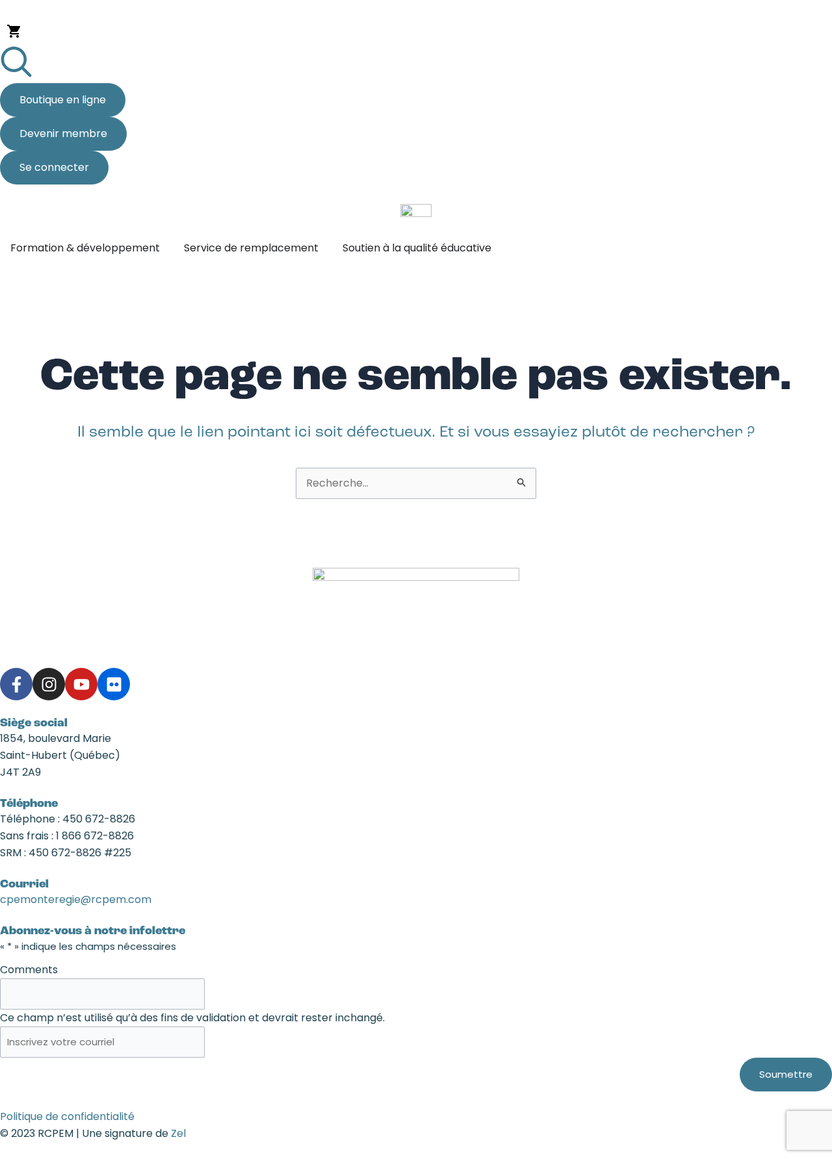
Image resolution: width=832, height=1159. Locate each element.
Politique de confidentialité (67, 1116)
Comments (29, 969)
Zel (178, 1133)
